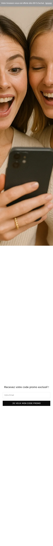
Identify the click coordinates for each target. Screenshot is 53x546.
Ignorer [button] (48, 3)
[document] (26, 273)
